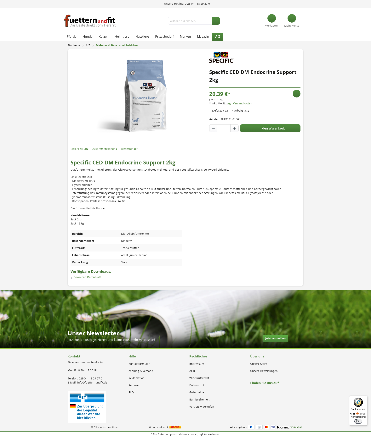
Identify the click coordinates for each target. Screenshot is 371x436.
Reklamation (136, 378)
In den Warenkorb (271, 128)
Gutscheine (196, 392)
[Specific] (221, 57)
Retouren (134, 385)
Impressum (196, 364)
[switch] (358, 421)
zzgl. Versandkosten (239, 103)
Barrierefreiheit (199, 399)
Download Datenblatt (87, 277)
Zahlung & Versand (140, 371)
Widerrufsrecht (199, 378)
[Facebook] (251, 390)
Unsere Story (258, 364)
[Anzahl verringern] (213, 128)
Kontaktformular (139, 364)
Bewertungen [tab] (129, 149)
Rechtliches (198, 356)
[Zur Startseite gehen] (90, 20)
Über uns (257, 356)
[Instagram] (256, 390)
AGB (192, 371)
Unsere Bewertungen (264, 371)
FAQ (131, 392)
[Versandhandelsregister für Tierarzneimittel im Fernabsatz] (87, 406)
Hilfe (132, 356)
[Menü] (364, 397)
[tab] (79, 149)
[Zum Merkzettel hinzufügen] (296, 93)
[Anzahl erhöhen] (234, 128)
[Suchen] (216, 21)
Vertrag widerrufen (201, 406)
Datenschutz (197, 385)
